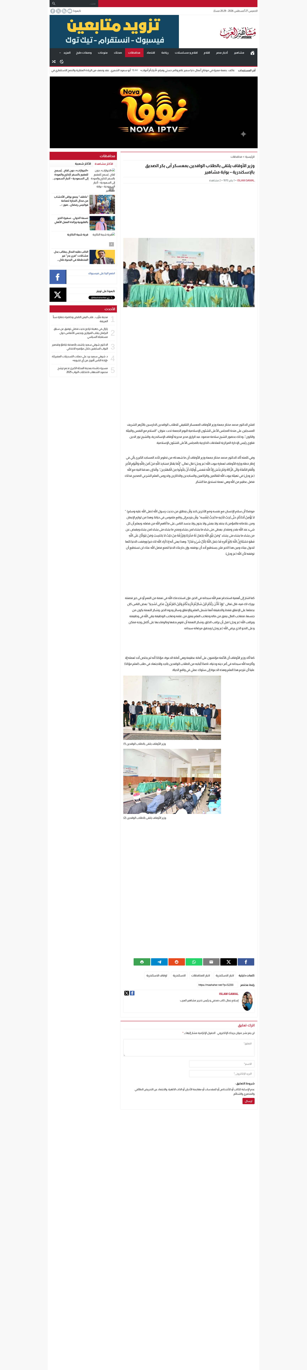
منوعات (103, 52)
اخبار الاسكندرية (225, 975)
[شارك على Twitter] (228, 962)
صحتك (118, 52)
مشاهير (239, 52)
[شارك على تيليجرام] (159, 962)
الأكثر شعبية (83, 163)
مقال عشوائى (54, 61)
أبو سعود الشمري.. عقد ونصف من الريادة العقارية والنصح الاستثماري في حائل (136, 70)
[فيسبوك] (132, 993)
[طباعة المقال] (141, 962)
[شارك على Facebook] (246, 962)
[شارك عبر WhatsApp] (194, 962)
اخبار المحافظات (200, 975)
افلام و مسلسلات (186, 52)
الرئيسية (252, 52)
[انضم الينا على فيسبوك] (52, 11)
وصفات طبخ (84, 52)
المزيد (67, 52)
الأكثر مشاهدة (104, 163)
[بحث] (54, 3)
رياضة (165, 52)
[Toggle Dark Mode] (61, 61)
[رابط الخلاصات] (64, 11)
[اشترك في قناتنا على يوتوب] (69, 11)
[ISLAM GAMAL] (247, 1001)
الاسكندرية (179, 975)
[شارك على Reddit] (176, 962)
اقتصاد (151, 52)
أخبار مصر (222, 52)
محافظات (134, 52)
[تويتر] (126, 993)
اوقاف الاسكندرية (156, 975)
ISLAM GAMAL (246, 180)
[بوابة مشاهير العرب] (218, 32)
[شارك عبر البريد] (211, 962)
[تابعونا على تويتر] (58, 11)
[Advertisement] (189, 210)
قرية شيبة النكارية (77, 234)
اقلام (207, 52)
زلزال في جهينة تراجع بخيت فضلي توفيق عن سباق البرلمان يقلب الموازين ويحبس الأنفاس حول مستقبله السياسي (81, 332)
